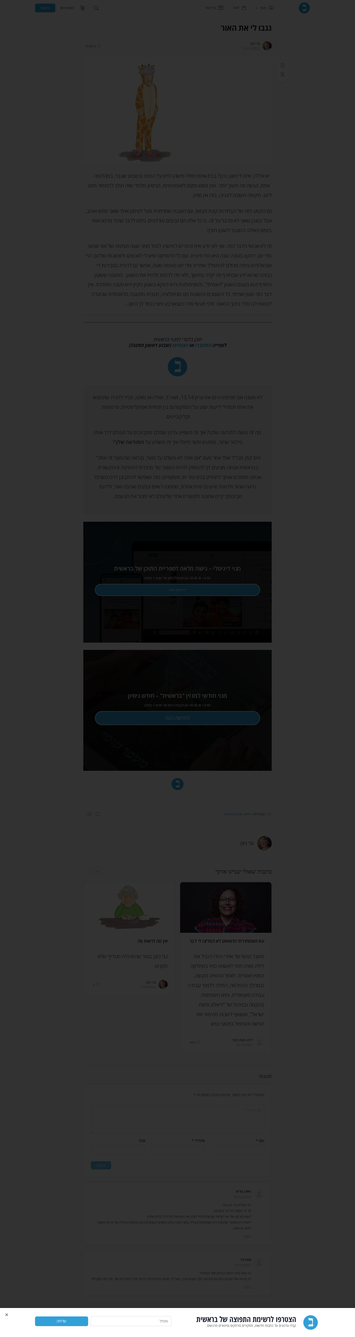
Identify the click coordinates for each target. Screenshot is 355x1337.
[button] (6, 1314)
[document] (177, 668)
